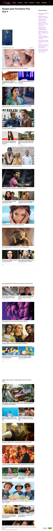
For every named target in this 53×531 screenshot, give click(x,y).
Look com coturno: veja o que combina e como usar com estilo (43, 46)
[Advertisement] (18, 22)
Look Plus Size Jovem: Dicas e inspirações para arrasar (43, 33)
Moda (26, 2)
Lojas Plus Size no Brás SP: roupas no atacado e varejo (43, 42)
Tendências (31, 2)
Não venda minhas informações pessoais (9, 529)
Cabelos (38, 2)
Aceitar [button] (50, 528)
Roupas (14, 2)
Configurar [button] (45, 528)
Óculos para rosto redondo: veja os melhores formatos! (42, 28)
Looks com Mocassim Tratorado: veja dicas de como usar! (43, 37)
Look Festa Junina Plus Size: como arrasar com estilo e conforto (43, 50)
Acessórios (20, 2)
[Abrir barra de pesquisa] (49, 2)
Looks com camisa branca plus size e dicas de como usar (43, 24)
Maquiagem (44, 2)
